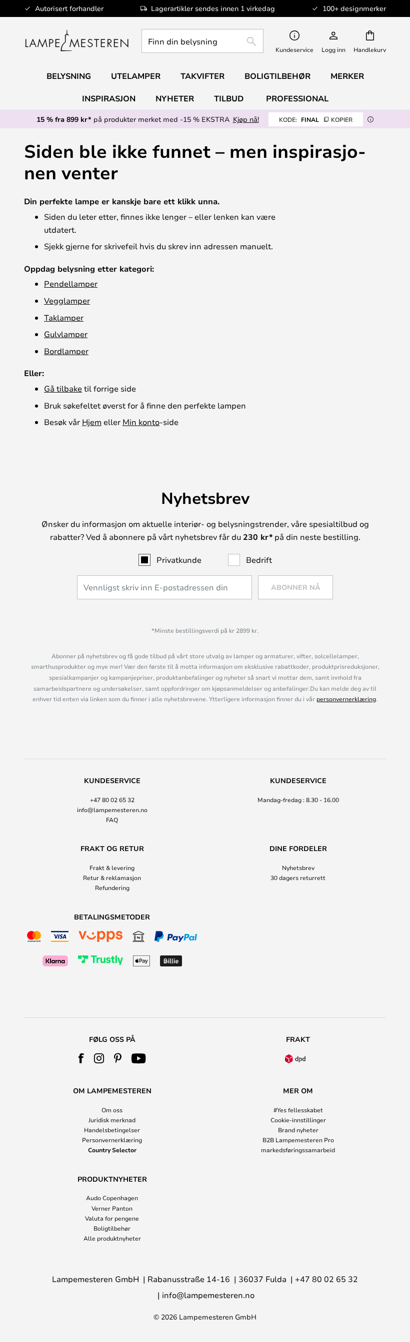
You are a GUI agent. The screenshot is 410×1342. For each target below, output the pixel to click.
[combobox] (202, 40)
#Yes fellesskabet (298, 1110)
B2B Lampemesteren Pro (298, 1140)
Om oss (112, 1110)
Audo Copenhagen (112, 1198)
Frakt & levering (112, 868)
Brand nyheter (298, 1130)
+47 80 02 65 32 (112, 800)
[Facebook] (81, 1058)
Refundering (112, 888)
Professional (297, 98)
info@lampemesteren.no (112, 810)
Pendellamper (71, 283)
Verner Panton (112, 1208)
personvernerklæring (346, 699)
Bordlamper (66, 351)
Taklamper (64, 317)
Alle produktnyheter (112, 1238)
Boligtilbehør (112, 1228)
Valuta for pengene (112, 1218)
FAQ (112, 820)
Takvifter (202, 75)
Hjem (92, 422)
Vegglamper (67, 300)
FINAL (315, 119)
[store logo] (77, 41)
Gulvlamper (66, 334)
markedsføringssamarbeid (298, 1150)
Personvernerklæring (112, 1140)
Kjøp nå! (246, 119)
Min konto (141, 422)
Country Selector (112, 1150)
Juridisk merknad (112, 1120)
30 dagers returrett (298, 878)
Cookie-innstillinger (298, 1120)
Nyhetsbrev (298, 868)
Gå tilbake (63, 388)
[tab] (112, 801)
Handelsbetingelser (112, 1130)
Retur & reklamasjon (112, 878)
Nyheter (175, 98)
